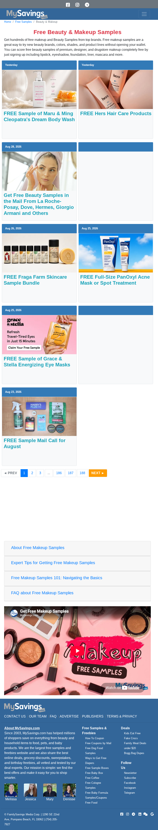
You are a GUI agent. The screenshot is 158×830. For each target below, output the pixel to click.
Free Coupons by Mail (98, 743)
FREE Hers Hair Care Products (115, 113)
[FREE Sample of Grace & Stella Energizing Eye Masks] (39, 334)
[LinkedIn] (139, 814)
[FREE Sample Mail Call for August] (39, 416)
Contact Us (15, 716)
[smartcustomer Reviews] (145, 814)
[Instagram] (78, 5)
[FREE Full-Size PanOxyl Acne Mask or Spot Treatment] (116, 253)
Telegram (129, 792)
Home (7, 21)
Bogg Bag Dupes (134, 753)
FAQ (53, 716)
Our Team (37, 716)
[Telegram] (88, 5)
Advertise (69, 716)
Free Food (91, 802)
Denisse (69, 799)
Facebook (130, 782)
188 (82, 473)
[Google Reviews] (151, 814)
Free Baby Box (94, 772)
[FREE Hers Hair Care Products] (116, 89)
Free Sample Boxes (97, 768)
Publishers (92, 716)
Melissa (11, 799)
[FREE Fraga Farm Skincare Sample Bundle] (39, 253)
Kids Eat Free (132, 733)
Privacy (129, 716)
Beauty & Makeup (46, 21)
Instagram (130, 787)
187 (70, 473)
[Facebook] (69, 5)
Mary (49, 799)
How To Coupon (94, 738)
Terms (112, 716)
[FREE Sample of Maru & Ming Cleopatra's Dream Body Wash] (39, 89)
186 (59, 473)
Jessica (30, 799)
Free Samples (23, 21)
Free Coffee (92, 777)
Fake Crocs (131, 738)
